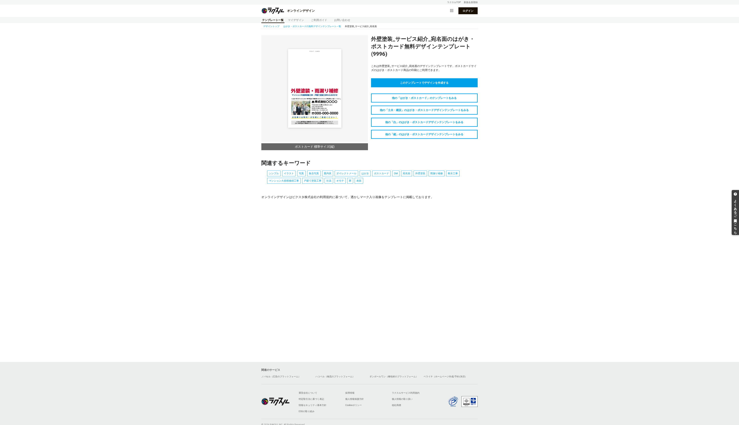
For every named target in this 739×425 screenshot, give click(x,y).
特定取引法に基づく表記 (311, 399)
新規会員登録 (471, 2)
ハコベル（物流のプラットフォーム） (335, 376)
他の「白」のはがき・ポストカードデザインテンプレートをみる (424, 122)
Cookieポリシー (353, 405)
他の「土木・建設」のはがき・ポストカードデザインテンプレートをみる (424, 110)
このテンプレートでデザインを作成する (424, 82)
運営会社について (308, 393)
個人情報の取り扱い (402, 399)
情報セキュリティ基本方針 (312, 405)
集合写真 (314, 173)
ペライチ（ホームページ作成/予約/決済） (445, 376)
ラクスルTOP (454, 2)
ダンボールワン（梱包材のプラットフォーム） (394, 376)
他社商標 (396, 405)
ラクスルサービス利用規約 (406, 393)
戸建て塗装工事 (312, 180)
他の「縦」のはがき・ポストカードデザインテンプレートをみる (424, 134)
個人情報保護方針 (354, 399)
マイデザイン (296, 20)
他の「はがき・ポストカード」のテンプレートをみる (424, 97)
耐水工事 (453, 173)
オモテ (340, 180)
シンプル (274, 173)
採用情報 (349, 393)
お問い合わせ (342, 20)
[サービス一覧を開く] (451, 11)
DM (396, 173)
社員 (328, 180)
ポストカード (381, 173)
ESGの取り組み (306, 411)
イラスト (289, 173)
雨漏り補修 (436, 173)
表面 (358, 180)
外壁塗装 (420, 173)
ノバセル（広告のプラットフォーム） (281, 376)
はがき (365, 173)
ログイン (468, 10)
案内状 (327, 173)
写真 (301, 173)
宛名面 (406, 173)
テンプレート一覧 (273, 20)
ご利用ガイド (319, 20)
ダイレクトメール (346, 173)
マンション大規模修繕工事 (284, 180)
